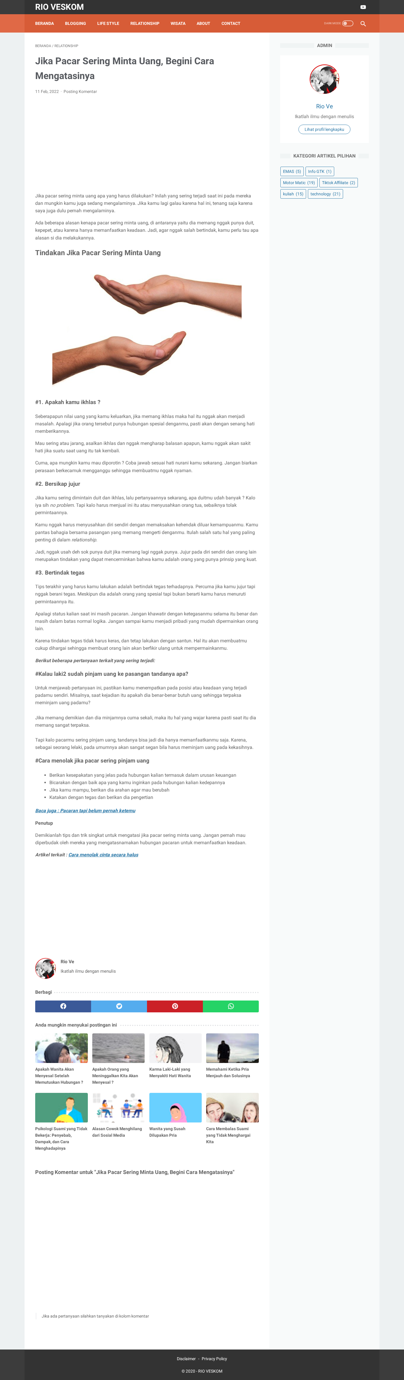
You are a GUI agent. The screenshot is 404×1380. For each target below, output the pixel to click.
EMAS (292, 171)
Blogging (75, 23)
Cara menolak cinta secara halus (103, 855)
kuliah (293, 194)
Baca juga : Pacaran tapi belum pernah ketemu (85, 810)
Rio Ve (324, 106)
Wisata (178, 23)
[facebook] (63, 1006)
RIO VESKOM (59, 7)
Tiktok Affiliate (338, 182)
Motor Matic (299, 182)
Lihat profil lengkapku (324, 129)
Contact (231, 23)
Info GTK (320, 171)
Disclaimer (186, 1358)
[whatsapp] (231, 1006)
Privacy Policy (214, 1358)
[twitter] (119, 1006)
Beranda (44, 23)
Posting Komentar (80, 91)
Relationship (144, 23)
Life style (108, 23)
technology (325, 194)
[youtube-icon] (362, 7)
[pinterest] (175, 1006)
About (203, 23)
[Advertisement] (147, 143)
